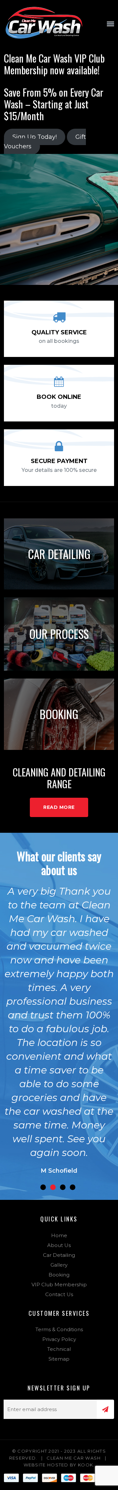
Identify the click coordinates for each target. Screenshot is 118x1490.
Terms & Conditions (59, 1329)
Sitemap (59, 1359)
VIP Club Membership (59, 1284)
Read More (59, 807)
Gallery (59, 1265)
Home (59, 1235)
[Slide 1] (43, 1187)
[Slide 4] (72, 1187)
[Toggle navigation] (110, 24)
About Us (59, 1245)
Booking (59, 713)
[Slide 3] (63, 1187)
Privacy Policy (59, 1339)
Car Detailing (59, 553)
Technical (59, 1349)
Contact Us (59, 1294)
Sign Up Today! (34, 136)
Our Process (59, 633)
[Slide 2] (53, 1187)
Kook (85, 1464)
